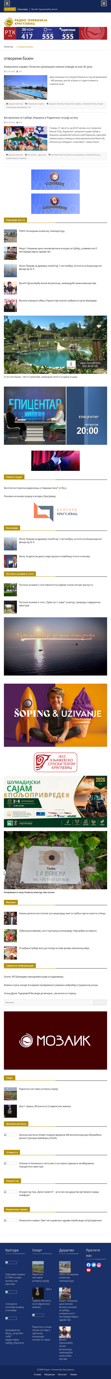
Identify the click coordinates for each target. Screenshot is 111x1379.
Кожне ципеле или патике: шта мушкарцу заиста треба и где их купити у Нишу (62, 913)
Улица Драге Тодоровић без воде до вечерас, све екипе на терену (40, 993)
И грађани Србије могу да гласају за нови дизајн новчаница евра (54, 948)
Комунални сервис (36, 103)
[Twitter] (93, 1265)
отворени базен (89, 103)
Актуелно (32, 154)
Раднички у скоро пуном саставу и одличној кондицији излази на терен (42, 1333)
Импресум (49, 1374)
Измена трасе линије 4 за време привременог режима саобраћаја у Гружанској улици (51, 985)
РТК (20, 71)
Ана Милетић (57, 154)
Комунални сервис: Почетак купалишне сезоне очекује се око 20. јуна (48, 66)
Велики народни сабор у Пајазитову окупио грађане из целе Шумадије (58, 300)
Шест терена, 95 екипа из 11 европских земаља (45, 1106)
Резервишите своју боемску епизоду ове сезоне (29, 892)
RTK (20, 122)
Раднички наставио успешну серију (38, 1088)
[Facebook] (88, 1265)
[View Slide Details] (55, 416)
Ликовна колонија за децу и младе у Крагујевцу (30, 496)
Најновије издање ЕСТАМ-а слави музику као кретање (15, 1279)
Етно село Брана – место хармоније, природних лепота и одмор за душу (40, 376)
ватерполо (68, 154)
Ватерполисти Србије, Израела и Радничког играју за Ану (41, 117)
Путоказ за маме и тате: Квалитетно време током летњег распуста (56, 584)
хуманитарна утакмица (16, 158)
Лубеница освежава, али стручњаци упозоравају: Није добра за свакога (58, 930)
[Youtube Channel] (88, 1270)
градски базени (56, 103)
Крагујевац (79, 154)
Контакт (62, 1374)
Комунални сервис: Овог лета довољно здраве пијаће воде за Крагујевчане (60, 1220)
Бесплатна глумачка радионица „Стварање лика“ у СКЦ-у (35, 488)
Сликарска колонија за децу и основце (14, 1307)
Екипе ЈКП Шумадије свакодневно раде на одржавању (33, 976)
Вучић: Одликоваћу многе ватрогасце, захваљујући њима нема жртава (57, 283)
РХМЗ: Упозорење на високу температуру (42, 231)
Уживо (73, 1374)
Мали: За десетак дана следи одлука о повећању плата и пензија (54, 556)
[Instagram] (99, 1265)
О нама (37, 1374)
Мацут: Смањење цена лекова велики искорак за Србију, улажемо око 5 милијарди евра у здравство (68, 1310)
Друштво (42, 154)
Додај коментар (16, 103)
